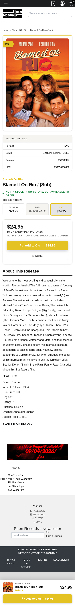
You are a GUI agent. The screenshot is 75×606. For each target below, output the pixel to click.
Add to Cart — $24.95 (40, 245)
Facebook (38, 511)
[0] (71, 4)
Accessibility (61, 560)
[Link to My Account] (62, 4)
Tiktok (39, 518)
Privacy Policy (10, 562)
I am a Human (54, 536)
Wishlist (39, 256)
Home (6, 30)
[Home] (12, 13)
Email (38, 522)
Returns (42, 560)
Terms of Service (26, 563)
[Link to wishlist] (53, 4)
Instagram (38, 514)
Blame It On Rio (19, 30)
